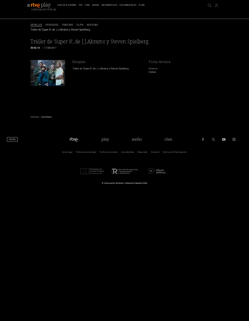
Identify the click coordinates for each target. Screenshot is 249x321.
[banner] (43, 5)
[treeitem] (66, 5)
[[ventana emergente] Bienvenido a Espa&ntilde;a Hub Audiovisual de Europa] (156, 175)
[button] (27, 5)
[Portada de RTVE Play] (41, 5)
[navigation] (127, 5)
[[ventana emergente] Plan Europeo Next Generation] (92, 175)
